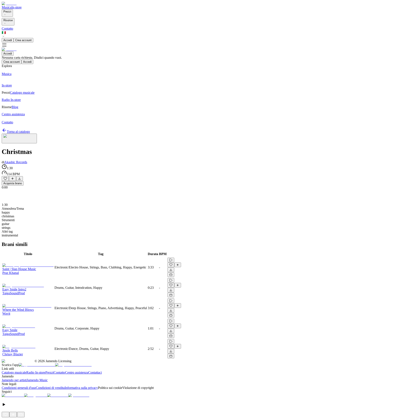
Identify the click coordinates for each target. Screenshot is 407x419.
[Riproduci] (170, 260)
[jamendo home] (9, 3)
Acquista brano (12, 183)
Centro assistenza (76, 372)
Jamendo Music (37, 380)
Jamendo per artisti (14, 380)
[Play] (19, 138)
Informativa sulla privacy (81, 388)
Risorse (8, 20)
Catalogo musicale (14, 372)
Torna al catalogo (18, 131)
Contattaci (95, 372)
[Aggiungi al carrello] (170, 274)
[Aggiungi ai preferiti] (5, 178)
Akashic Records (15, 162)
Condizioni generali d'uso (19, 388)
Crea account (23, 40)
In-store (16, 7)
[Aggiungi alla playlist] (12, 178)
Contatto (7, 28)
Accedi (7, 40)
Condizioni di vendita (50, 388)
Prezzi (7, 11)
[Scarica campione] (19, 178)
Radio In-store (35, 372)
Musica (6, 7)
